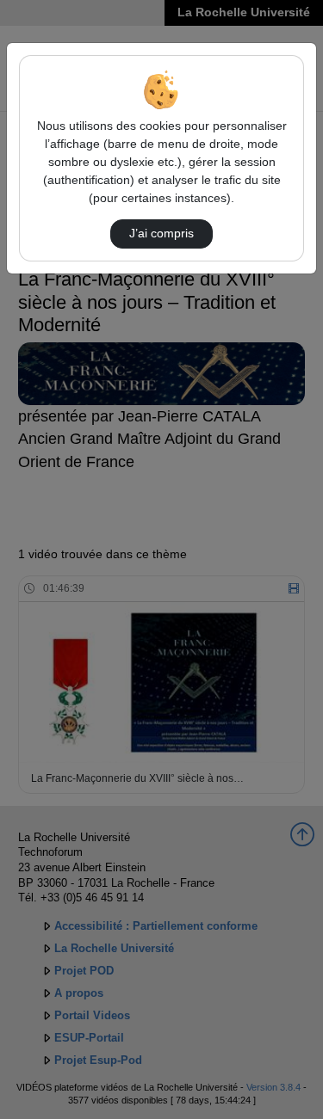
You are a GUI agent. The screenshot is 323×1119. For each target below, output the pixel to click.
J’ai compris (161, 233)
